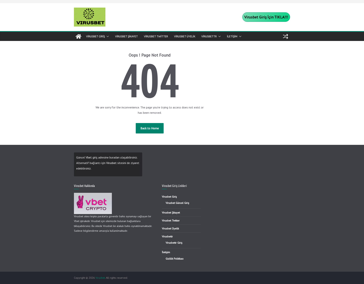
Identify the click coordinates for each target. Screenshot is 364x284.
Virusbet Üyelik (184, 36)
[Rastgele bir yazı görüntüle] (285, 36)
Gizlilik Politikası (175, 258)
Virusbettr (209, 36)
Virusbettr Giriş (174, 242)
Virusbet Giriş (95, 36)
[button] (107, 36)
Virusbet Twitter (156, 36)
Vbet (89, 157)
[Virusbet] (78, 36)
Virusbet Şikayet (126, 36)
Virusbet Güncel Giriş (177, 203)
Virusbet (111, 163)
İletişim (232, 36)
